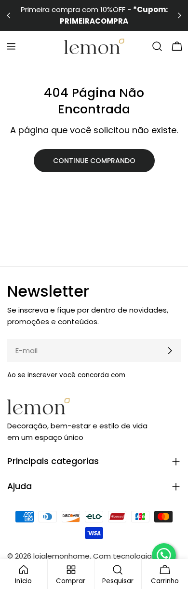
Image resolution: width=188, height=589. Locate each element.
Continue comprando (94, 160)
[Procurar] (157, 46)
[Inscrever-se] (170, 351)
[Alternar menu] (11, 46)
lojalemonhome (61, 556)
